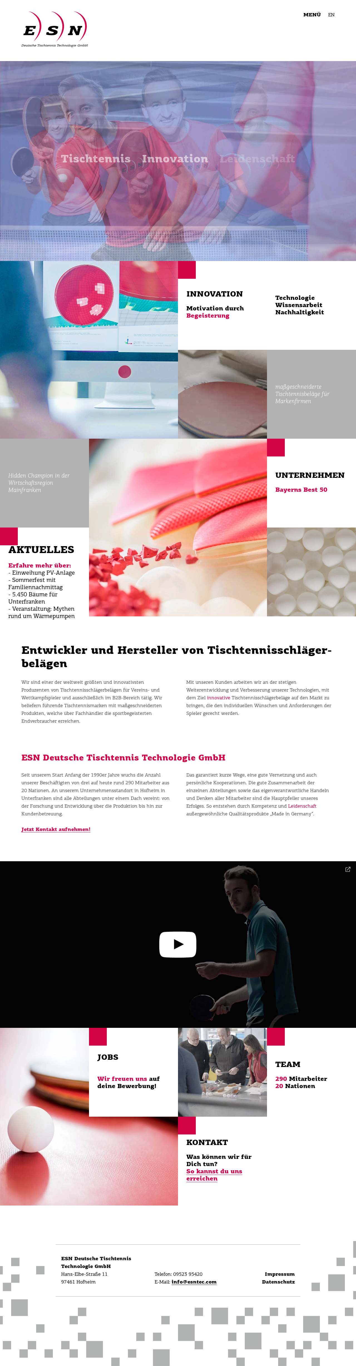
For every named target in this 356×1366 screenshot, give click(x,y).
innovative (219, 697)
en (331, 14)
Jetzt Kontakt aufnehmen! (55, 829)
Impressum (280, 1274)
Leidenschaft (302, 806)
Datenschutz (278, 1282)
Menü (312, 14)
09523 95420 (187, 1274)
